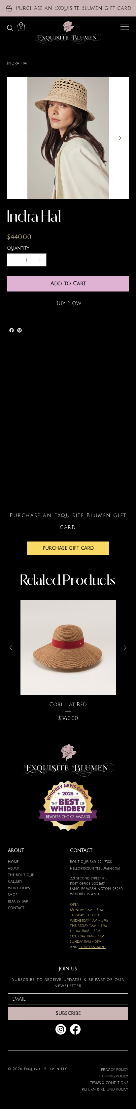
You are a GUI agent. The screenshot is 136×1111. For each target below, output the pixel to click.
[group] (68, 661)
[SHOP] (58, 895)
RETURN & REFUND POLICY (105, 1089)
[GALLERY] (58, 881)
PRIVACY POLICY (114, 1069)
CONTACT (16, 908)
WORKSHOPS (19, 888)
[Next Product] (125, 648)
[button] (21, 26)
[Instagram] (60, 1029)
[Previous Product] (11, 648)
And (88, 947)
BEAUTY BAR (18, 901)
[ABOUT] (58, 868)
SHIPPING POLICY (113, 1076)
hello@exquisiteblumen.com (95, 868)
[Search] (10, 28)
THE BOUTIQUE (21, 875)
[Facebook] (11, 330)
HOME (13, 862)
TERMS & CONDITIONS (109, 1083)
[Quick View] (68, 647)
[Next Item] (120, 138)
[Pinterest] (19, 330)
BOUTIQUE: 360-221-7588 (91, 862)
